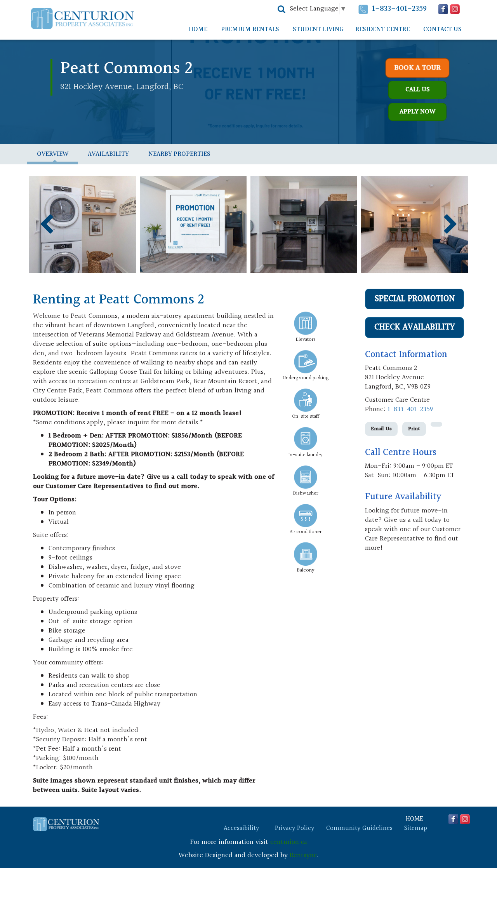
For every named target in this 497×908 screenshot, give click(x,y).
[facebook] (443, 9)
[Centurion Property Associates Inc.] (82, 18)
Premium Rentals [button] (250, 29)
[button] (281, 9)
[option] (82, 224)
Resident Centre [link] (382, 29)
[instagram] (455, 9)
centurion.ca (288, 842)
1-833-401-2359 (399, 8)
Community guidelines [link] (359, 828)
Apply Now (417, 111)
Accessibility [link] (241, 828)
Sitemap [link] (415, 828)
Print (414, 429)
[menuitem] (198, 29)
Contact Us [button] (442, 29)
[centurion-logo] (66, 824)
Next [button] (450, 224)
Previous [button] (46, 224)
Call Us (417, 89)
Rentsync (303, 855)
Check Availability (414, 327)
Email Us (381, 429)
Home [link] (198, 29)
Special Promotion (415, 299)
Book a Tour (417, 68)
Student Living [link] (318, 29)
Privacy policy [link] (295, 828)
